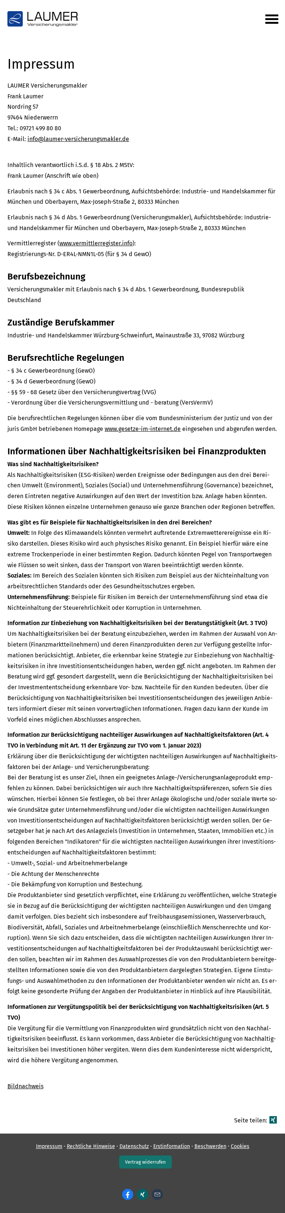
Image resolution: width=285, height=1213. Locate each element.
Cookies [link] (240, 1146)
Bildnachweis (25, 1086)
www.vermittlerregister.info (95, 243)
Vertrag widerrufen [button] (145, 1162)
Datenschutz (134, 1146)
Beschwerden (210, 1146)
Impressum (49, 1146)
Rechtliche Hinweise (91, 1146)
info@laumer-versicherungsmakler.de (78, 139)
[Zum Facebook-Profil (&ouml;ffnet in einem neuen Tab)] (127, 1194)
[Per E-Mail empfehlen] (157, 1194)
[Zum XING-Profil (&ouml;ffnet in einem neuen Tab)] (142, 1194)
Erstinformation (171, 1146)
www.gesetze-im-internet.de (143, 428)
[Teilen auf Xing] (273, 1120)
